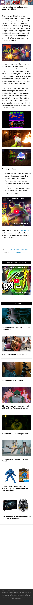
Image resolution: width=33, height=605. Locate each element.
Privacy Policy (17, 597)
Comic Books (20, 560)
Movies (20, 554)
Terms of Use (9, 597)
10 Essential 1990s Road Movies (14, 355)
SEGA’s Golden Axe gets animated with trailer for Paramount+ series (15, 407)
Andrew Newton (15, 249)
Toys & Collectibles (20, 566)
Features (20, 540)
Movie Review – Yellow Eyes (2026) (15, 434)
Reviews (20, 537)
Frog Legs (22, 252)
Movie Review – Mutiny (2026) (13, 380)
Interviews (20, 546)
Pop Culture (20, 552)
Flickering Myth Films (20, 569)
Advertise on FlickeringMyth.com (20, 577)
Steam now (25, 230)
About (20, 572)
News (22, 249)
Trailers (26, 249)
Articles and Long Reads (20, 543)
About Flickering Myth (20, 574)
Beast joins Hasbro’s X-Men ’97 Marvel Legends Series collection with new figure (15, 489)
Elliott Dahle (15, 252)
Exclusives (20, 549)
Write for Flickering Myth (20, 580)
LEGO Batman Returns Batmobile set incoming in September (16, 517)
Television (20, 557)
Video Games (6, 251)
